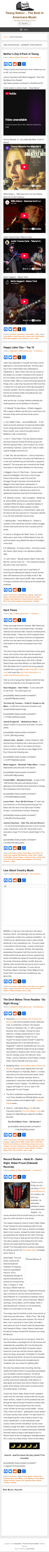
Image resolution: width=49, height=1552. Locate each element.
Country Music (30, 334)
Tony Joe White (17, 1150)
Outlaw (30, 855)
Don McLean (16, 1144)
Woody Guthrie (27, 601)
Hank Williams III (15, 599)
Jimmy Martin (39, 1478)
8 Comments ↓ (38, 1170)
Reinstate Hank (29, 1250)
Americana (20, 334)
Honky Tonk (7, 855)
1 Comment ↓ (34, 613)
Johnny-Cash (30, 336)
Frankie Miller (7, 857)
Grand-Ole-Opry (8, 1478)
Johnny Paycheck (19, 336)
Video (37, 334)
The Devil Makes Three (31, 1111)
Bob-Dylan (12, 597)
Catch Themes (30, 1549)
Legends (30, 595)
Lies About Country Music (18, 870)
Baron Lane (24, 57)
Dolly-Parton (21, 597)
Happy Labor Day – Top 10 (18, 347)
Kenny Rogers (12, 1148)
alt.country (13, 334)
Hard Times (10, 610)
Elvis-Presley (25, 1144)
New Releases (22, 855)
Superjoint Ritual (30, 1480)
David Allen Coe (19, 988)
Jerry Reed (13, 1146)
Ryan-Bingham (27, 859)
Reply (12, 861)
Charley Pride (29, 1142)
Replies (36, 601)
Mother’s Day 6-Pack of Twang (21, 54)
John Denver (22, 1146)
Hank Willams (18, 1478)
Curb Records (37, 1476)
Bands (19, 853)
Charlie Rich (38, 1142)
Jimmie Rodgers (18, 857)
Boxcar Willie (20, 1142)
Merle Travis (7, 601)
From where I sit (37, 853)
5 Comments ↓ (39, 351)
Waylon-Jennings (15, 990)
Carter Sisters (8, 336)
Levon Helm (7, 859)
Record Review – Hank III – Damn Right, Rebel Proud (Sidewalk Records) (22, 1163)
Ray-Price (21, 1148)
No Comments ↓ (35, 57)
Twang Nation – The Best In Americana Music (24, 15)
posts (30, 1108)
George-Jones (35, 1144)
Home (5, 37)
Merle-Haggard (12, 338)
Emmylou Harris (30, 597)
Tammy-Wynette (23, 338)
